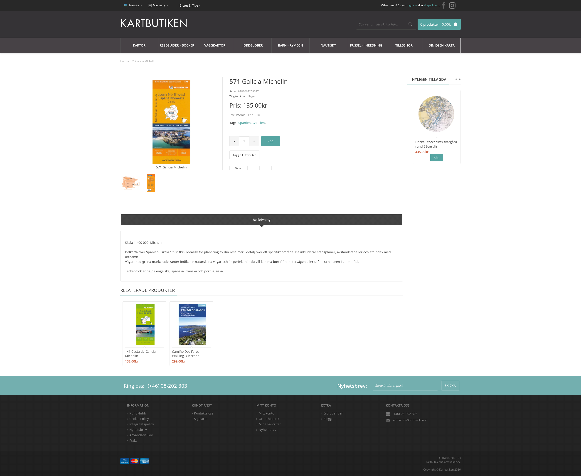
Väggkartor (214, 45)
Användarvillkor (141, 435)
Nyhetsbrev (267, 429)
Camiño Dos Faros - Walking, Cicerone (186, 353)
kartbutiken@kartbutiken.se (410, 420)
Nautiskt (328, 45)
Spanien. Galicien (251, 123)
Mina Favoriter (270, 424)
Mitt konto (266, 413)
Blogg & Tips (189, 5)
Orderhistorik (269, 419)
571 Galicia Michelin (142, 61)
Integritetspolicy (141, 424)
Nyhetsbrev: (352, 385)
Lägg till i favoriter (244, 155)
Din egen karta (442, 45)
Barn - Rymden (290, 45)
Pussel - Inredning (366, 45)
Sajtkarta (200, 419)
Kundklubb (137, 413)
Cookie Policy (139, 419)
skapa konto (431, 5)
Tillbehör (404, 45)
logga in (412, 5)
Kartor (139, 45)
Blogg (327, 419)
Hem (123, 61)
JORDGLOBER (253, 45)
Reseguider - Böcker (177, 45)
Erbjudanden (333, 413)
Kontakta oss (203, 413)
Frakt (133, 440)
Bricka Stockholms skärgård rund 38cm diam (436, 144)
